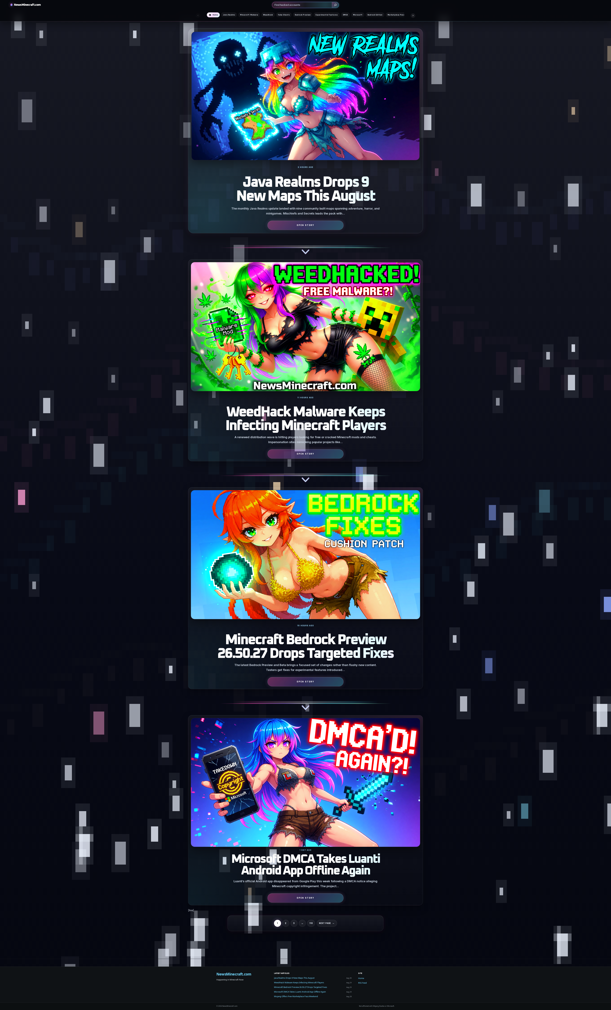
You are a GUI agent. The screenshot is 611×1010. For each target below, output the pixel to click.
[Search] (335, 5)
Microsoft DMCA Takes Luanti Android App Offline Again (305, 865)
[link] (305, 143)
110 (311, 923)
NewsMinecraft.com (27, 4)
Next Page (327, 923)
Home (361, 978)
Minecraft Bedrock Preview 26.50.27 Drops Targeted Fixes (305, 647)
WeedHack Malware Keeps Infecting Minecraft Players (305, 419)
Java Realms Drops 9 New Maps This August (305, 189)
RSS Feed (362, 982)
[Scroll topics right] (413, 15)
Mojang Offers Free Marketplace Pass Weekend (296, 996)
